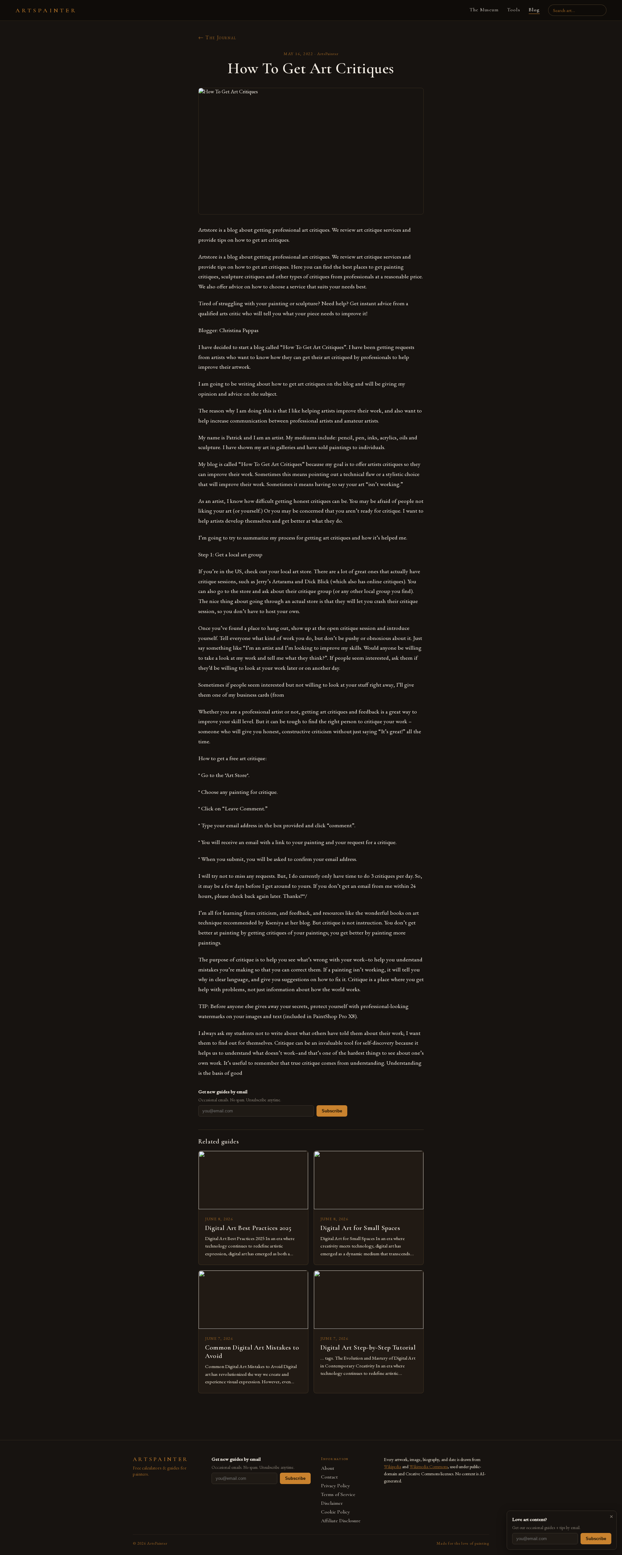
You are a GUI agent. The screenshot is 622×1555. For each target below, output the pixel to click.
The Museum (484, 9)
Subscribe (332, 1110)
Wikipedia (392, 1466)
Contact (329, 1477)
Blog (534, 9)
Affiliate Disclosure (341, 1521)
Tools (513, 9)
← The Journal (217, 37)
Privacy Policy (335, 1486)
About (327, 1468)
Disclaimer (332, 1503)
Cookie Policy (335, 1512)
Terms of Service (338, 1494)
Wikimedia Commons (428, 1466)
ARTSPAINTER (46, 10)
